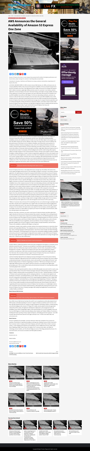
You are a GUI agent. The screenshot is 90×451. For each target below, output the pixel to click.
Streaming (23, 18)
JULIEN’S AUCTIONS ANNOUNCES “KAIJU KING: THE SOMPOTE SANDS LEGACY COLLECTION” (51, 384)
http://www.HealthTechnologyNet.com (68, 272)
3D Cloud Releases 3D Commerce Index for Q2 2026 (33, 410)
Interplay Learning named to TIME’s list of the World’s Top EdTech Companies (71, 204)
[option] (71, 233)
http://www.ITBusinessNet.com (67, 261)
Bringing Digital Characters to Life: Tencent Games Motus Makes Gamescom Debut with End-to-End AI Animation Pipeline (70, 209)
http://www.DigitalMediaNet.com (67, 268)
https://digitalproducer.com (66, 265)
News (20, 18)
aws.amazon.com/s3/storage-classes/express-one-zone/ (22, 106)
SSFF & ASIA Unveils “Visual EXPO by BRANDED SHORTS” (50, 410)
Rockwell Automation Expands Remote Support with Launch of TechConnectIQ (16, 411)
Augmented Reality (12, 18)
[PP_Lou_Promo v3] (33, 122)
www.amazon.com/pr (14, 343)
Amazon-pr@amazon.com (15, 341)
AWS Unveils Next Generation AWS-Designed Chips (47, 352)
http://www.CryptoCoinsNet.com (67, 275)
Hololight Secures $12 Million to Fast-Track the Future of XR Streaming (21, 353)
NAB (17, 18)
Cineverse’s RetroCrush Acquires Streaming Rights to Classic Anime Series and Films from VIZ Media (16, 384)
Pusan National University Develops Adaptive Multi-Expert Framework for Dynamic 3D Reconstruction (71, 200)
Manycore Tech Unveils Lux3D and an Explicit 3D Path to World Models (71, 195)
